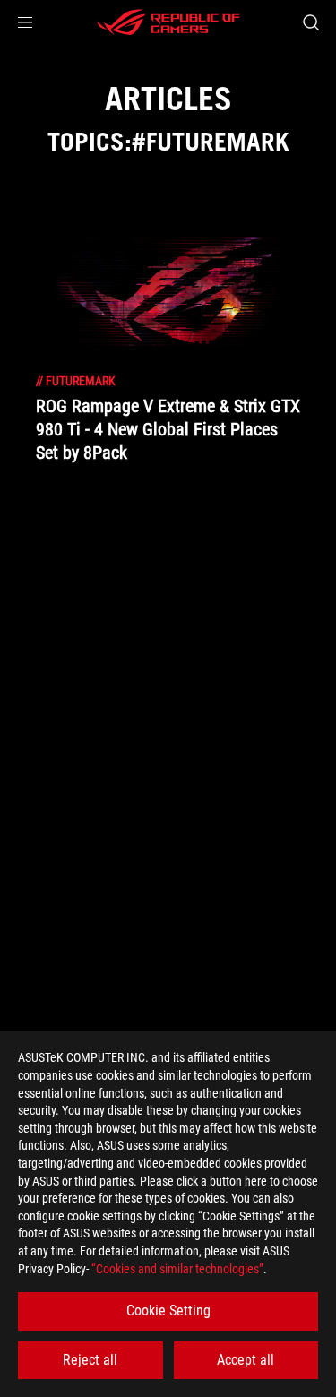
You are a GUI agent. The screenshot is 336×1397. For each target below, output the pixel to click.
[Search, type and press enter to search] (310, 22)
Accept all (245, 1359)
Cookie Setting (168, 1310)
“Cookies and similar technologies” (177, 1269)
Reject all (90, 1359)
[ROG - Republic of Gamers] (168, 22)
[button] (25, 22)
